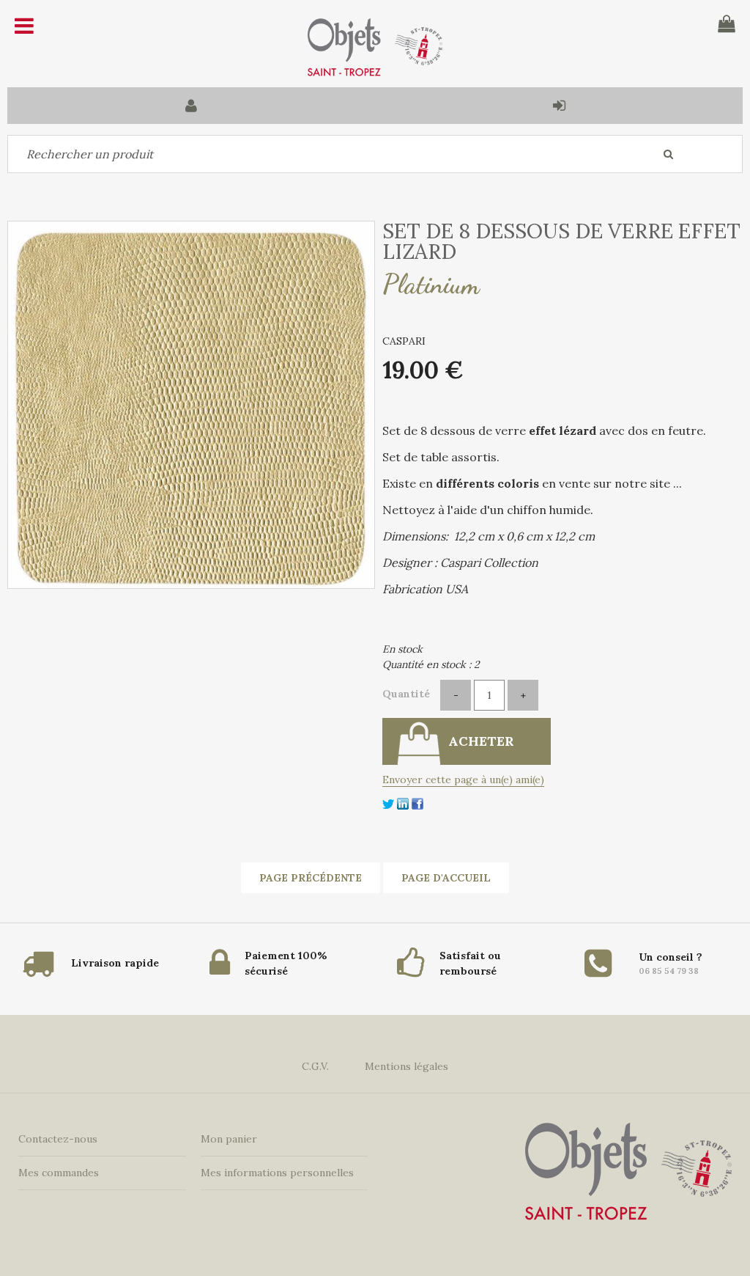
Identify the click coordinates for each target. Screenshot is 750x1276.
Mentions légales (406, 1066)
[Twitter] (388, 803)
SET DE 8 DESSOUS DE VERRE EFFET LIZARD (561, 241)
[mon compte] (191, 105)
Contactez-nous (57, 1138)
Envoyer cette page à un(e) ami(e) (463, 779)
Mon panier (229, 1138)
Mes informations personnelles (277, 1172)
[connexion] (559, 105)
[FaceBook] (417, 803)
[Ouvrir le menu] (24, 26)
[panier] (726, 23)
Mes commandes (58, 1172)
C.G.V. (315, 1066)
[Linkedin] (403, 803)
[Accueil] (375, 47)
